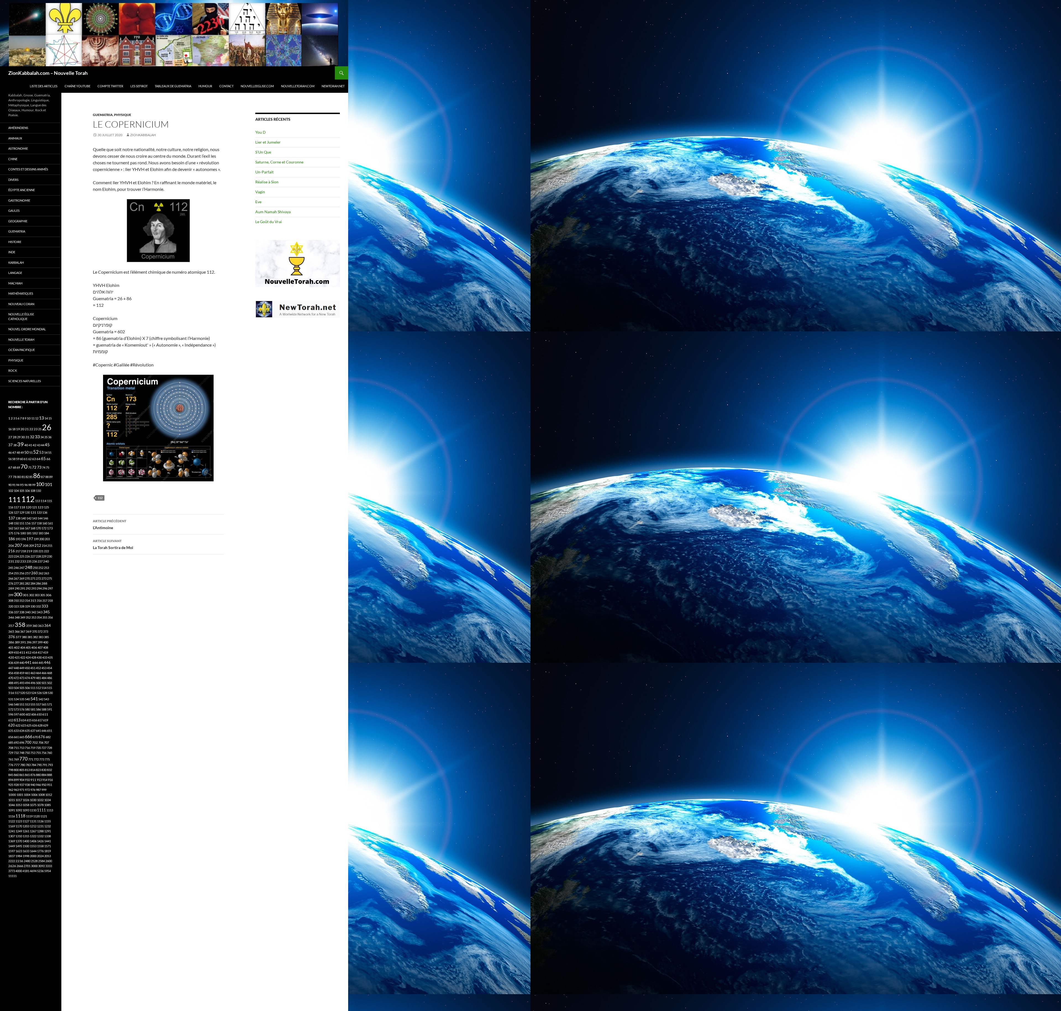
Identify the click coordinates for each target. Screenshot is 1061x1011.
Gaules (14, 210)
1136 (40, 821)
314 (27, 600)
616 (34, 720)
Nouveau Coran (21, 304)
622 (17, 725)
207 (18, 545)
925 (10, 784)
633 (16, 730)
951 (49, 784)
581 (32, 709)
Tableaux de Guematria (173, 86)
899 (16, 780)
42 (34, 445)
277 (16, 583)
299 (10, 595)
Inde (11, 252)
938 (27, 784)
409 (10, 652)
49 (22, 452)
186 (11, 538)
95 (22, 485)
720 (38, 747)
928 (16, 784)
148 (10, 523)
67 (10, 467)
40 (26, 445)
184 (46, 533)
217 (17, 551)
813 (27, 770)
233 (23, 561)
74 (43, 467)
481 (38, 678)
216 (11, 551)
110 (38, 490)
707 (46, 742)
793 (50, 765)
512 (38, 688)
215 (49, 545)
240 (46, 561)
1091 (11, 810)
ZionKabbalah (143, 135)
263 (46, 573)
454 (49, 668)
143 (34, 518)
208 (25, 545)
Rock (12, 370)
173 (50, 528)
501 (43, 683)
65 (43, 458)
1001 (20, 794)
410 (16, 652)
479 (32, 678)
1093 (26, 810)
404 (22, 647)
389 (17, 642)
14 (46, 418)
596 (10, 714)
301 (25, 595)
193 (17, 539)
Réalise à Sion (267, 182)
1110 (33, 810)
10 (29, 418)
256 (21, 573)
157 (33, 523)
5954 (47, 871)
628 (40, 725)
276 (10, 583)
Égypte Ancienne (21, 190)
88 (47, 477)
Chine (12, 159)
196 (23, 539)
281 (21, 583)
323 (16, 606)
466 (43, 673)
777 (17, 765)
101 (48, 484)
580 (27, 709)
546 (10, 704)
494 (27, 683)
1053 (18, 805)
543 (46, 699)
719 (32, 747)
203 (47, 539)
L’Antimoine (109, 524)
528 (44, 693)
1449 (11, 846)
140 (23, 518)
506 (27, 688)
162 (10, 528)
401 (10, 647)
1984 (18, 856)
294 (39, 588)
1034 (47, 800)
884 (43, 775)
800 (16, 770)
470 (10, 678)
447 (10, 668)
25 (39, 429)
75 (47, 467)
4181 (26, 871)
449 (21, 668)
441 (28, 662)
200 (41, 539)
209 (31, 545)
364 (47, 626)
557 (38, 704)
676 (41, 737)
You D (260, 132)
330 (32, 606)
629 (45, 725)
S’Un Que (263, 152)
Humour (205, 86)
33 (37, 436)
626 (34, 725)
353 (33, 617)
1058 (26, 805)
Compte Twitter (110, 86)
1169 (11, 826)
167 (27, 528)
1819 (47, 851)
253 (46, 567)
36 (49, 437)
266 (10, 578)
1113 (49, 810)
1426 (40, 841)
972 (27, 789)
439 (16, 662)
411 (22, 652)
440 (21, 662)
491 (16, 683)
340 (28, 612)
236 (34, 561)
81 (23, 477)
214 (44, 545)
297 (50, 588)
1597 (11, 851)
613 (17, 719)
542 (40, 699)
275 (49, 578)
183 (40, 533)
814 (32, 770)
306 (48, 595)
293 (33, 588)
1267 (33, 831)
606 (33, 714)
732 (16, 752)
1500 (26, 846)
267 (16, 578)
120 (28, 507)
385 (46, 637)
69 (18, 467)
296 (44, 588)
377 (18, 637)
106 (27, 490)
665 (21, 737)
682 (48, 737)
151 (21, 523)
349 (22, 617)
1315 (26, 836)
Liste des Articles (43, 86)
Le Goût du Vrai (268, 221)
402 (17, 647)
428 (33, 657)
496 (32, 683)
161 (50, 523)
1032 (40, 800)
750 (27, 752)
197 (30, 539)
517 (17, 693)
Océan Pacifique (21, 350)
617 (40, 720)
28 (15, 437)
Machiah (15, 283)
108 (32, 490)
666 (28, 736)
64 (38, 459)
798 (10, 770)
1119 (29, 816)
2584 (41, 861)
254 (10, 573)
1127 (26, 821)
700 (28, 742)
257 (28, 573)
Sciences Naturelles (24, 381)
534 (16, 699)
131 (33, 512)
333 (44, 606)
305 (42, 595)
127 (16, 512)
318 (50, 600)
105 (21, 490)
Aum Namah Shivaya (273, 211)
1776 (40, 851)
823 (38, 770)
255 (16, 573)
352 (28, 617)
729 (10, 752)
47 (14, 452)
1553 (33, 846)
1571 (47, 846)
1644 (33, 851)
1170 (18, 826)
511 (32, 688)
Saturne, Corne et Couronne (279, 162)
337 (16, 612)
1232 (47, 826)
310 (16, 600)
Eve (258, 201)
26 (46, 427)
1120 (36, 816)
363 (41, 626)
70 (24, 466)
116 (10, 507)
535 (21, 699)
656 (10, 737)
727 (43, 747)
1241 (11, 831)
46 (10, 452)
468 (49, 673)
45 (47, 444)
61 (26, 459)
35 (46, 437)
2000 (33, 856)
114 (43, 501)
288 (44, 583)
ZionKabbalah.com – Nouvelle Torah (48, 73)
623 (23, 725)
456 (10, 673)
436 (10, 662)
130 (27, 512)
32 (32, 437)
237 (40, 561)
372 (40, 631)
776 (10, 765)
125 (46, 507)
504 (16, 688)
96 (26, 485)
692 (16, 742)
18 (13, 429)
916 (50, 780)
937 (21, 784)
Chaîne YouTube (77, 86)
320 (10, 606)
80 (19, 477)
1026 (26, 800)
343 (40, 612)
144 (40, 518)
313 (21, 600)
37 (10, 445)
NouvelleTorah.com (297, 86)
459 (21, 673)
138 (17, 518)
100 (40, 484)
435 (50, 657)
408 (45, 647)
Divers (13, 179)
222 (46, 551)
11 (33, 418)
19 (18, 429)
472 (16, 678)
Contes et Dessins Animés (28, 169)
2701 (27, 866)
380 (24, 637)
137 (11, 518)
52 (36, 452)
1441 (47, 841)
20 (22, 429)
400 (45, 642)
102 (10, 490)
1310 (18, 836)
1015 (11, 800)
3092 (41, 866)
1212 (33, 826)
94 (17, 485)
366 (17, 631)
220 (35, 551)
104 (16, 490)
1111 (41, 810)
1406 (33, 841)
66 (48, 459)
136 (44, 512)
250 (35, 567)
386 (11, 642)
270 (27, 578)
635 (27, 730)
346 (11, 617)
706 (40, 742)
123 (40, 507)
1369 (11, 841)
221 (40, 551)
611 (45, 714)
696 (21, 742)
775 (47, 759)
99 (33, 485)
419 (45, 652)
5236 (40, 871)
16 (10, 429)
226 (27, 556)
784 (33, 765)
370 (34, 631)
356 (50, 617)
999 (43, 789)
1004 (27, 794)
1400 (26, 841)
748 (21, 752)
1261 (26, 831)
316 (39, 600)
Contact (226, 86)
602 (28, 714)
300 (18, 594)
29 (18, 437)
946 (38, 784)
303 (37, 595)
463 (32, 673)
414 (34, 652)
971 (21, 789)
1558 (40, 846)
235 (29, 561)
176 (17, 533)
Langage (15, 272)
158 (39, 523)
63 (34, 459)
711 (16, 747)
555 (32, 704)
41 (30, 445)
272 (38, 578)
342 (33, 612)
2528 (34, 861)
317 (44, 600)
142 (29, 518)
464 (38, 673)
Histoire (14, 242)
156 (28, 523)
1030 (33, 800)
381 (29, 637)
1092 (18, 810)
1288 (40, 831)
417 (40, 652)
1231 (40, 826)
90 (10, 485)
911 (33, 780)
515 (49, 688)
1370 (18, 841)
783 (28, 765)
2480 (27, 861)
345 (46, 611)
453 (43, 668)
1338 (47, 836)
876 (32, 775)
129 (21, 512)
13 (41, 417)
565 (43, 704)
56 (10, 459)
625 (29, 725)
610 (39, 714)
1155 (47, 821)
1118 (20, 816)
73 (39, 467)
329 (27, 606)
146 (45, 518)
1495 (18, 846)
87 (43, 477)
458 (16, 673)
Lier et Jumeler (268, 142)
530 (50, 693)
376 (11, 636)
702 (35, 742)
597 (16, 714)
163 (16, 528)
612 (10, 720)
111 (14, 499)
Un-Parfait (264, 172)
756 (43, 752)
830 (43, 770)
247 (21, 567)
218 (23, 551)
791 (44, 765)
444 (35, 663)
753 (32, 752)
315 (33, 600)
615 (29, 720)
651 (49, 730)
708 (10, 747)
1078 (40, 805)
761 (10, 759)
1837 (11, 856)
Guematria (103, 115)
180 (23, 533)
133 (39, 512)
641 (38, 730)
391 (23, 642)
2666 (20, 866)
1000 (12, 795)
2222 (11, 861)
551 (21, 704)
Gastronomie (19, 200)
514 (43, 688)
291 (22, 588)
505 (21, 688)
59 (17, 459)
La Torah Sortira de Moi (113, 544)
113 (37, 501)
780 (22, 765)
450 (27, 668)
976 (32, 789)
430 (39, 657)
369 (28, 631)
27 (10, 437)
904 (21, 780)
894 (10, 780)
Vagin (260, 191)
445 (40, 662)
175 (10, 533)
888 (49, 775)
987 (38, 789)
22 (31, 429)
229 (43, 556)
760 (49, 752)
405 (28, 647)
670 (35, 737)
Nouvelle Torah (21, 339)
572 (10, 709)
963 (16, 789)
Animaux (15, 138)
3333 (48, 866)
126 (10, 512)
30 (23, 437)
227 (32, 556)
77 (10, 477)
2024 (40, 856)
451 (32, 668)
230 (49, 556)
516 (11, 693)
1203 (26, 826)
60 (21, 459)
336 (10, 612)
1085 (47, 805)
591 (49, 709)
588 (43, 709)
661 (16, 737)
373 (45, 631)
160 (44, 523)
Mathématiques (20, 293)
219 (29, 551)
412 (28, 652)
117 (16, 507)
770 (23, 759)
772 (36, 759)
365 (11, 631)
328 (21, 606)
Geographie (17, 221)
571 (49, 704)
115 (49, 501)
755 (38, 752)
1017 (18, 800)
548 (16, 704)
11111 (12, 876)
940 (32, 784)
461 (27, 673)
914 (44, 780)
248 (28, 567)
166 (21, 528)
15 (50, 418)
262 (40, 573)
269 (21, 578)
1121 (43, 816)
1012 (48, 794)
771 (30, 759)
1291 (47, 831)
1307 (11, 836)
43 (38, 445)
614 (23, 720)
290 (17, 588)
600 (22, 714)
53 (41, 452)
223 (10, 556)
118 (22, 507)
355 (44, 617)
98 (29, 485)
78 (15, 477)
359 (29, 626)
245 (10, 567)
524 (33, 693)
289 (11, 588)
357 (11, 626)
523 (28, 693)
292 (28, 588)
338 (21, 612)
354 (39, 617)
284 (32, 583)
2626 (12, 866)
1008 (41, 794)
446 (47, 663)
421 (17, 657)
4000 (18, 871)
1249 (18, 831)
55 (49, 452)
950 (43, 784)
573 (16, 709)
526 (39, 693)
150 (16, 523)
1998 (26, 856)
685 (10, 742)
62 (29, 459)
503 (10, 688)
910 (27, 780)
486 (49, 678)
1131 (33, 821)
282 (27, 583)
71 (29, 467)
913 (39, 780)
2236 (19, 861)
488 (10, 683)
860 (16, 775)
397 (34, 642)
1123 (18, 821)
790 (39, 765)
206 (11, 545)
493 (21, 683)
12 (36, 418)
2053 (47, 856)
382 (35, 637)
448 (16, 668)
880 (38, 775)
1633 (26, 851)
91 (13, 485)
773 (41, 759)
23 (36, 429)
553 (27, 704)
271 (32, 578)
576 (21, 709)
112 (100, 498)
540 (27, 699)
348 (17, 617)
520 (22, 693)
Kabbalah (16, 262)
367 (22, 631)
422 (22, 657)
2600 (48, 861)
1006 (34, 794)
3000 (34, 866)
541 (34, 698)
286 (38, 583)
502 (49, 683)
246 (16, 567)
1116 (11, 816)
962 (10, 789)
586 (38, 709)
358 (20, 624)
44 (42, 445)
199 (36, 539)
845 (10, 775)
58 (13, 459)
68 (14, 467)
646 (43, 730)
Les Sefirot (139, 86)
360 (34, 625)
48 (18, 452)
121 (34, 507)
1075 (33, 805)
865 (27, 775)
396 (29, 642)
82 (27, 477)
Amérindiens (18, 128)
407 (40, 647)
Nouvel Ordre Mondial (27, 329)
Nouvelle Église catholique (21, 316)
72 (34, 467)
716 (27, 747)
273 (43, 578)
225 (21, 556)
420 (11, 657)
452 (38, 668)
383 (40, 637)
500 (38, 683)
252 (40, 567)
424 (28, 657)
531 (10, 699)
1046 (11, 805)
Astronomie (18, 148)
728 (49, 747)
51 (31, 452)
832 (49, 770)
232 (17, 561)
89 (50, 477)
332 (38, 606)
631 (10, 730)
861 (21, 775)
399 (40, 642)
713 (21, 747)
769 (16, 759)
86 (36, 475)
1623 (18, 851)
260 (34, 573)
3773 (11, 871)
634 (21, 730)
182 (35, 533)
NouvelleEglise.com (257, 86)
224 (16, 556)
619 (45, 720)
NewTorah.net (333, 86)
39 (20, 444)
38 (15, 445)
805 (21, 770)
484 (43, 678)
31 (27, 437)
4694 (33, 871)
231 (11, 561)
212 (38, 545)
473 (21, 678)
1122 (11, 821)
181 (29, 533)
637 (32, 730)
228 (38, 556)
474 (27, 678)
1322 (33, 836)
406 (34, 647)
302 (31, 595)
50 (26, 452)
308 (10, 600)
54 (46, 452)
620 (11, 725)
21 (27, 429)
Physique (122, 115)
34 (42, 437)
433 (44, 657)
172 (43, 528)
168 (32, 528)
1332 (40, 836)
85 (31, 477)
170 (38, 528)
